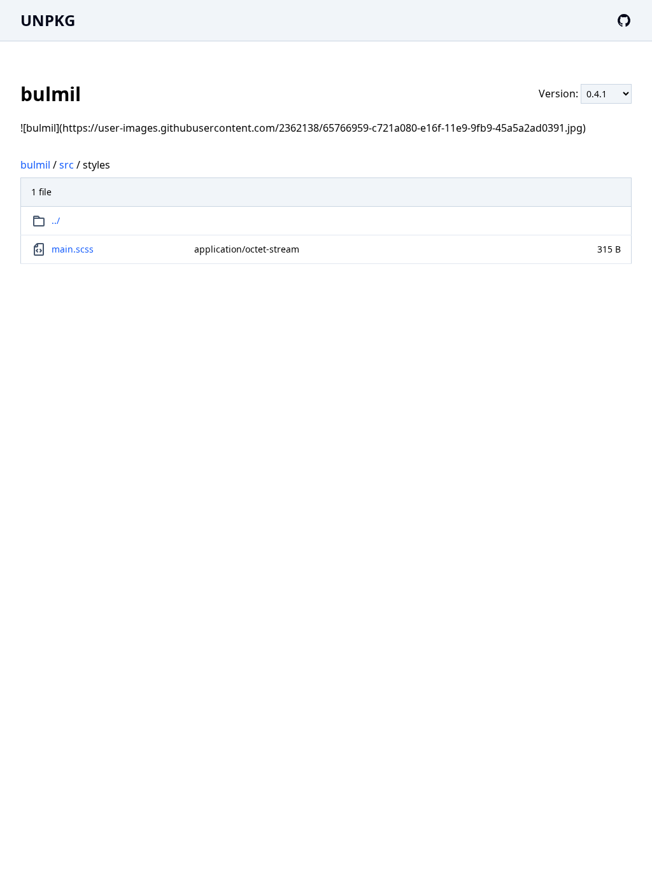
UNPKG (47, 20)
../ (56, 220)
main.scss (73, 249)
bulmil (35, 165)
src (66, 165)
